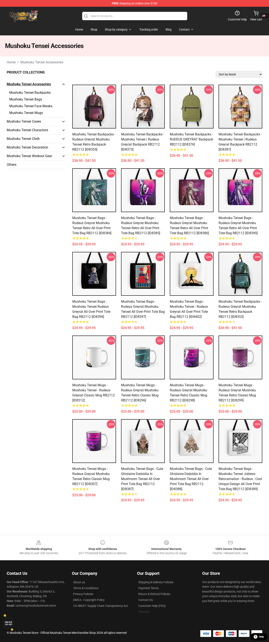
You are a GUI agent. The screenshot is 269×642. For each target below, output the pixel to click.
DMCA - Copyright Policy (89, 600)
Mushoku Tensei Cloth (23, 139)
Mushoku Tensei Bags (25, 99)
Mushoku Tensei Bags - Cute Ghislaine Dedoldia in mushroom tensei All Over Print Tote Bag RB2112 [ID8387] (142, 479)
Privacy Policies (83, 594)
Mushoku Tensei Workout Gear (29, 156)
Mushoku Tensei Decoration (27, 147)
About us (79, 582)
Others (11, 165)
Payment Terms (148, 588)
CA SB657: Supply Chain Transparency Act (100, 605)
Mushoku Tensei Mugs (26, 113)
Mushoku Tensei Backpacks (30, 93)
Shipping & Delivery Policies (155, 582)
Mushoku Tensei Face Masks (30, 106)
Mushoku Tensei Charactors (27, 130)
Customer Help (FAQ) (152, 605)
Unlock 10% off (8, 623)
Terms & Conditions (85, 588)
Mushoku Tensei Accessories (41, 62)
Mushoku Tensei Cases (24, 121)
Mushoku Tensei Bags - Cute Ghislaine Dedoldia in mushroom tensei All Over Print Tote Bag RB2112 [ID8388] (191, 479)
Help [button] (261, 636)
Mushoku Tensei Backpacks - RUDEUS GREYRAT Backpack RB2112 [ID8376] (191, 139)
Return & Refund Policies (154, 594)
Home (11, 62)
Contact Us (145, 600)
